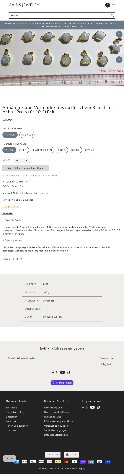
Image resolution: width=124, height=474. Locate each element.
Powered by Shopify (75, 468)
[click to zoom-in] (119, 34)
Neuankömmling (15, 412)
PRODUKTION (32, 175)
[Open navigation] (113, 5)
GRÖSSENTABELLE (12, 175)
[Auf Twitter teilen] (17, 259)
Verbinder (27, 135)
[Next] (119, 59)
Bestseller (11, 416)
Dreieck (75, 150)
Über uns (11, 430)
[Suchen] (112, 15)
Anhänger (10, 135)
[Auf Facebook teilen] (13, 259)
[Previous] (5, 59)
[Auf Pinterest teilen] (21, 259)
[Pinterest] (87, 407)
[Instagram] (98, 407)
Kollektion (11, 421)
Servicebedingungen (55, 430)
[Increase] (26, 160)
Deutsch (52, 454)
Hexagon (9, 150)
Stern (88, 150)
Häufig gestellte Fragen (57, 412)
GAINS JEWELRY (24, 5)
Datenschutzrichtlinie (56, 434)
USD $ (73, 454)
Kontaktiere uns (53, 407)
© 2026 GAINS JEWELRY (51, 468)
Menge (6, 160)
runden (61, 150)
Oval (49, 150)
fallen (23, 150)
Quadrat (37, 150)
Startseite (11, 407)
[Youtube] (92, 407)
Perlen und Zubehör (17, 425)
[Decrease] (17, 160)
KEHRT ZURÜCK (51, 175)
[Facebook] (83, 407)
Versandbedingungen (56, 425)
